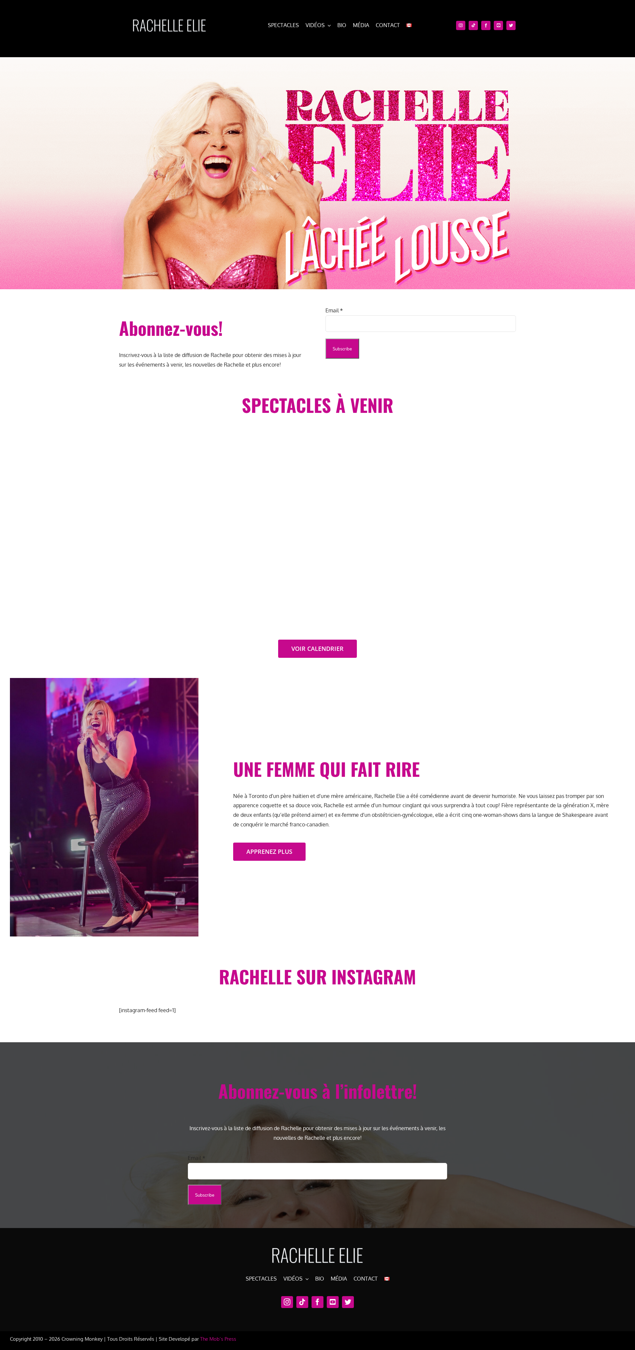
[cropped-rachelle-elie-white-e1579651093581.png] (169, 16)
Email (334, 310)
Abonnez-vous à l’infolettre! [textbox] (317, 1091)
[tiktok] (473, 25)
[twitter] (511, 25)
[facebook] (485, 25)
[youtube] (498, 25)
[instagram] (460, 25)
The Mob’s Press (218, 1339)
